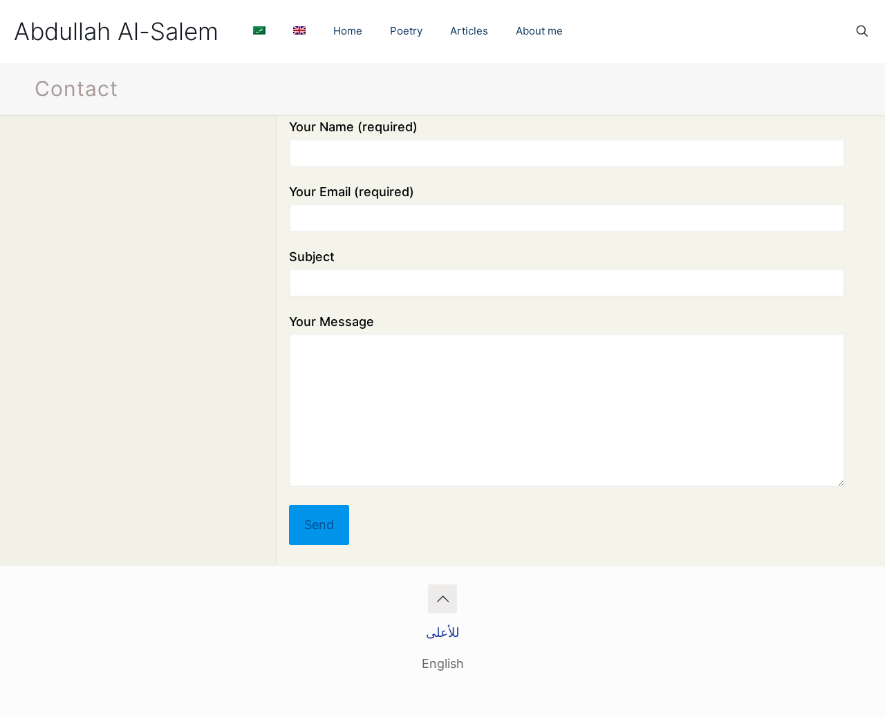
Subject (312, 256)
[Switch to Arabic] (259, 31)
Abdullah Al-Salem (116, 31)
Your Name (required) (353, 127)
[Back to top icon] (442, 598)
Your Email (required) (351, 191)
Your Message (331, 321)
